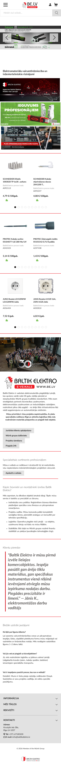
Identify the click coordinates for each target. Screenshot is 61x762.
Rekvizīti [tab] (8, 710)
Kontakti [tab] (9, 720)
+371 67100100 (16, 734)
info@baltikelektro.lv (21, 737)
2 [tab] (19, 207)
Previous (7, 37)
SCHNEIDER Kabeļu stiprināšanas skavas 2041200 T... (42, 182)
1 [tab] (15, 207)
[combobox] (30, 12)
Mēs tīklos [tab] (10, 704)
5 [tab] (29, 207)
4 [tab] (25, 207)
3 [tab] (22, 207)
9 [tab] (42, 207)
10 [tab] (46, 207)
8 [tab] (39, 207)
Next (54, 37)
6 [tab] (32, 207)
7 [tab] (36, 207)
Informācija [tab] (11, 698)
